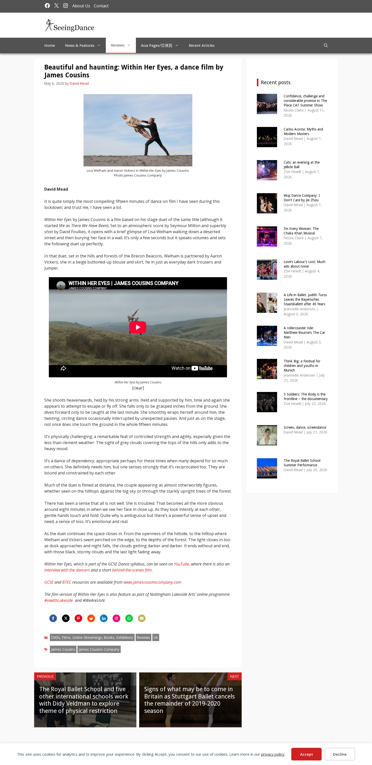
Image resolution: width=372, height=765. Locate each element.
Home (49, 45)
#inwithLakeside (58, 600)
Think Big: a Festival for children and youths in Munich (302, 365)
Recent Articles (202, 45)
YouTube (181, 564)
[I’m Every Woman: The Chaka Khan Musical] (267, 243)
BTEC (66, 582)
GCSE (48, 582)
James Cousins (63, 649)
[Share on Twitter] (66, 618)
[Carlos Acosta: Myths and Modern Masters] (267, 144)
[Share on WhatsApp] (129, 618)
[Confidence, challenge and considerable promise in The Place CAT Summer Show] (267, 111)
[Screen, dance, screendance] (267, 442)
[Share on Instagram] (116, 618)
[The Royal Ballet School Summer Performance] (267, 475)
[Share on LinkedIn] (104, 618)
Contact (101, 6)
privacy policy (272, 754)
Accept (306, 754)
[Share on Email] (142, 618)
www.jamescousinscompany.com (152, 582)
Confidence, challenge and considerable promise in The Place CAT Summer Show (305, 100)
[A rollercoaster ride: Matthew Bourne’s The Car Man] (267, 342)
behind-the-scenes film (132, 570)
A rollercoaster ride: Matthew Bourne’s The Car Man (304, 332)
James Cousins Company (99, 649)
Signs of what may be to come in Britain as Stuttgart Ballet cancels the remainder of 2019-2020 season (189, 700)
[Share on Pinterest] (78, 618)
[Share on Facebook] (53, 618)
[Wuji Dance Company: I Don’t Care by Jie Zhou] (267, 210)
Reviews (118, 45)
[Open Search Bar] (326, 45)
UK (156, 637)
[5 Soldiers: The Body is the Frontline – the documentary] (267, 409)
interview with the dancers (67, 570)
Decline (340, 754)
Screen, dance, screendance (305, 427)
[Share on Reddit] (91, 618)
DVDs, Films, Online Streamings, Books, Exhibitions (92, 637)
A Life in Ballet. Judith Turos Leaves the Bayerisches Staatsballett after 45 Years (305, 299)
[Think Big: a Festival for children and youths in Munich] (267, 376)
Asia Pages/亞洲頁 (156, 45)
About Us (81, 6)
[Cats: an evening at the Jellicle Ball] (267, 177)
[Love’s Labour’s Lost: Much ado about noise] (267, 276)
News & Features (79, 45)
